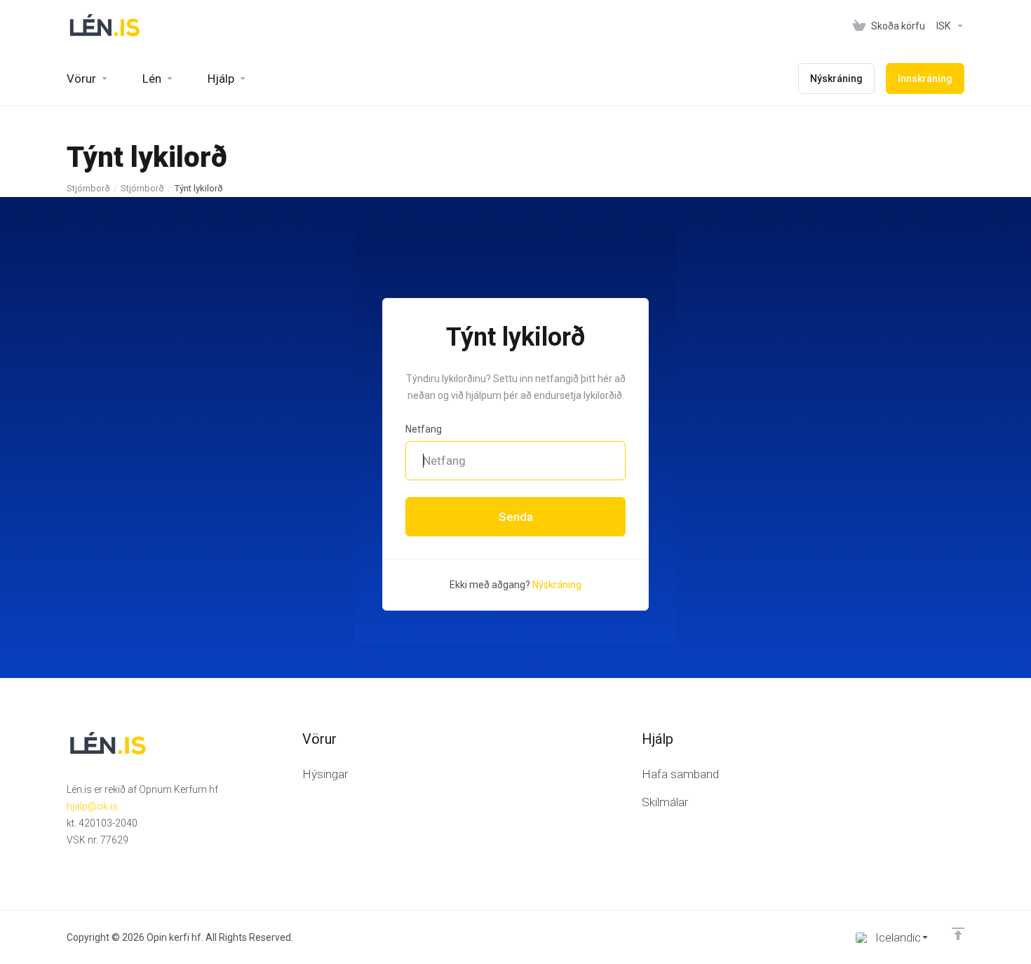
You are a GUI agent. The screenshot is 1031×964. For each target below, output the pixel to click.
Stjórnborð (88, 188)
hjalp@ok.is (92, 806)
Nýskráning (556, 584)
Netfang (423, 429)
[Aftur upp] (958, 934)
